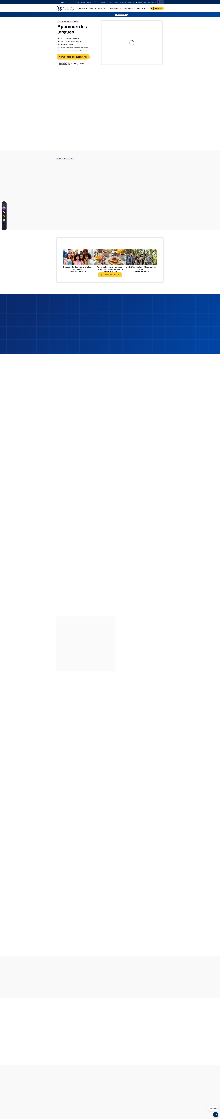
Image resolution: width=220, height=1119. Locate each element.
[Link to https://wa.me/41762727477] (4, 204)
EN (83, 50)
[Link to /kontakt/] (4, 216)
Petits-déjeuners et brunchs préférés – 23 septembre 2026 (109, 268)
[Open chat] (215, 1114)
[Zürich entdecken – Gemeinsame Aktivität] (78, 250)
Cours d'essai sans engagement (70, 38)
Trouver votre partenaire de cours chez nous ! (74, 47)
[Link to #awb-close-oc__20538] (4, 227)
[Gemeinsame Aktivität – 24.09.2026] (141, 250)
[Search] (147, 8)
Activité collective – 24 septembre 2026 (141, 268)
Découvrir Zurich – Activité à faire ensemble (77, 268)
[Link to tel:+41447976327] (4, 212)
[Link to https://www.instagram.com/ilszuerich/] (4, 208)
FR (86, 50)
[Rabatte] (4, 220)
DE (81, 50)
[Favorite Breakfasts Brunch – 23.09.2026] (110, 250)
